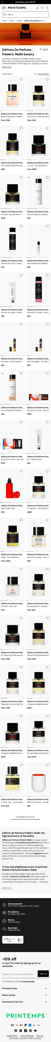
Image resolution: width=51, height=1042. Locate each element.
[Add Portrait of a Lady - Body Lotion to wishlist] (21, 226)
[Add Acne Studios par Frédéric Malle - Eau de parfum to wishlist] (21, 79)
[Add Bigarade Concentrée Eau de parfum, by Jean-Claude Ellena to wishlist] (21, 667)
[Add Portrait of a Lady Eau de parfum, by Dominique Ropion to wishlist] (47, 79)
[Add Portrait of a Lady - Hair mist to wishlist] (47, 520)
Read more (6, 67)
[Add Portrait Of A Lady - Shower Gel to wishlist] (47, 275)
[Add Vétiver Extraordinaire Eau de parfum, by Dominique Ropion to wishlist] (47, 618)
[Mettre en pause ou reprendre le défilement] (3, 2)
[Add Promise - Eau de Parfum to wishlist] (21, 177)
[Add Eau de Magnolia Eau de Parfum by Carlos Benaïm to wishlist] (47, 716)
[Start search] (4, 14)
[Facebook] (15, 1030)
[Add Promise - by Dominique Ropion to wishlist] (21, 324)
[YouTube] (35, 1030)
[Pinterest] (30, 1030)
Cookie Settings (26, 1036)
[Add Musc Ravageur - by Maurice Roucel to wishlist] (47, 324)
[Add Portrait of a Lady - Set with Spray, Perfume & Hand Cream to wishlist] (21, 422)
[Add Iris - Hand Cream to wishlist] (47, 422)
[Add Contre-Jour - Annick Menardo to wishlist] (21, 765)
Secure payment (15, 903)
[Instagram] (20, 1030)
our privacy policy (28, 981)
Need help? (13, 928)
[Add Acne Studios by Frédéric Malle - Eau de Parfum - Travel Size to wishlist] (47, 226)
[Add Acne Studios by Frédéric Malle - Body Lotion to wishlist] (47, 177)
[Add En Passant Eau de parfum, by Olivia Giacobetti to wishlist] (21, 618)
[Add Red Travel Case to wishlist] (21, 471)
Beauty (11, 21)
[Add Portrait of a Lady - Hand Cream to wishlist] (21, 275)
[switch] (20, 940)
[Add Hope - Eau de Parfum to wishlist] (21, 520)
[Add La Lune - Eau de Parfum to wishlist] (47, 128)
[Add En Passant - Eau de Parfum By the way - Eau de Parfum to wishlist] (47, 471)
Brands (19, 21)
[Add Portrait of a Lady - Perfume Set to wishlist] (47, 373)
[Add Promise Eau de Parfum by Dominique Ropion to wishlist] (21, 128)
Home (4, 21)
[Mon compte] (37, 7)
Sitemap (39, 1036)
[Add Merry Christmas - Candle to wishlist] (47, 765)
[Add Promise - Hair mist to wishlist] (21, 569)
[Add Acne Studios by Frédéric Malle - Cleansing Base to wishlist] (21, 373)
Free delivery (13, 912)
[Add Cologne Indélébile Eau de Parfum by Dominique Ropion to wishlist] (47, 667)
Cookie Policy (11, 1036)
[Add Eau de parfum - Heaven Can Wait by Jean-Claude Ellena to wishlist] (47, 569)
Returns (11, 920)
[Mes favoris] (42, 7)
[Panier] (47, 7)
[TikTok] (25, 1030)
